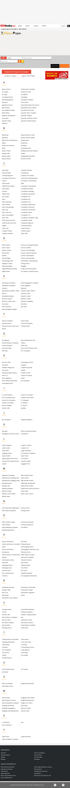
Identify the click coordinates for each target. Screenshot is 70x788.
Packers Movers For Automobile (11, 555)
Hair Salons (5, 365)
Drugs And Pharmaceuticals (28, 269)
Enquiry (3, 757)
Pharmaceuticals (25, 544)
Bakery (4, 143)
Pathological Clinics (7, 565)
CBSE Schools (6, 183)
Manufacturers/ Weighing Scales (11, 480)
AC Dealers (5, 92)
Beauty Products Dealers (28, 137)
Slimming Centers (7, 628)
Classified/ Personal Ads (40, 771)
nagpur (14, 76)
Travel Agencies (25, 650)
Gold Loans (24, 345)
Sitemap (3, 759)
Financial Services (7, 323)
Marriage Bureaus (7, 483)
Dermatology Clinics (7, 261)
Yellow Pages (30, 76)
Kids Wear (5, 431)
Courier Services (25, 228)
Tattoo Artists (6, 644)
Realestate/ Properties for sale (42, 775)
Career (35, 26)
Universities (5, 672)
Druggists (23, 266)
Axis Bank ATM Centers (27, 110)
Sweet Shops (24, 628)
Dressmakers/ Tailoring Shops (29, 261)
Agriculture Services (7, 105)
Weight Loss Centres (27, 703)
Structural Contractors (27, 622)
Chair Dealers (5, 189)
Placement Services (26, 560)
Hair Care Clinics (6, 362)
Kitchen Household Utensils (28, 431)
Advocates (5, 102)
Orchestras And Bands (27, 522)
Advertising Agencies (7, 100)
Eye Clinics (24, 306)
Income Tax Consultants (8, 400)
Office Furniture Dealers (8, 522)
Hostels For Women (26, 375)
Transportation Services (27, 647)
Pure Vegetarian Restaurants (29, 576)
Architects (4, 123)
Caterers (4, 181)
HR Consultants (25, 381)
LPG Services (24, 458)
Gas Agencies (5, 340)
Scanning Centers (7, 609)
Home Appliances (7, 378)
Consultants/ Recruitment (28, 210)
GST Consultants (25, 351)
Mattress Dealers (7, 491)
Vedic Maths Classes (7, 686)
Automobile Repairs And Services (30, 105)
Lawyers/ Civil (25, 448)
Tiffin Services (25, 639)
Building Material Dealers (28, 156)
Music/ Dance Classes (27, 494)
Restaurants (5, 595)
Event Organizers (25, 285)
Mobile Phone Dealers (27, 486)
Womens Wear (25, 711)
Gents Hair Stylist (6, 348)
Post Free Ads (64, 66)
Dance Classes (6, 247)
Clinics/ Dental (6, 204)
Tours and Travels (26, 642)
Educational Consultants (8, 283)
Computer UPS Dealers (27, 175)
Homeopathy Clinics (7, 383)
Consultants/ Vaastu (26, 220)
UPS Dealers (24, 669)
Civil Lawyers (5, 196)
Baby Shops (5, 135)
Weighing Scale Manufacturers (10, 711)
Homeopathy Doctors (27, 362)
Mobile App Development (28, 483)
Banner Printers (6, 151)
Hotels (23, 378)
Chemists (4, 191)
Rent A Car (5, 592)
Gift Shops (5, 351)
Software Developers (27, 612)
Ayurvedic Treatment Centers (29, 118)
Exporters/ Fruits (25, 293)
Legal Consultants (26, 450)
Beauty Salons (25, 140)
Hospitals (23, 365)
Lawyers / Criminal (26, 445)
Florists (4, 328)
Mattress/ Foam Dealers (9, 494)
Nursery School (25, 508)
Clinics (3, 199)
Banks (3, 148)
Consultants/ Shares (26, 212)
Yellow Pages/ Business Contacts (43, 767)
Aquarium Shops (6, 121)
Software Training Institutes (28, 614)
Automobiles (37, 773)
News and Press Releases (7, 767)
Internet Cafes (6, 408)
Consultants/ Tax (25, 215)
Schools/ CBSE (6, 614)
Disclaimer (37, 759)
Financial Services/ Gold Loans (10, 326)
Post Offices (24, 568)
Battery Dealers (6, 156)
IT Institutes (24, 403)
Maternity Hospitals (7, 488)
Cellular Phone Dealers (8, 186)
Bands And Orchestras (8, 145)
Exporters (23, 288)
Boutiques (24, 145)
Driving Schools (25, 263)
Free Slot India (38, 757)
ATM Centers (24, 102)
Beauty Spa (24, 143)
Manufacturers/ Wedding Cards (10, 478)
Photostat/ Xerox (26, 552)
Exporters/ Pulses (26, 299)
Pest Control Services (8, 573)
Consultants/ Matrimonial (28, 204)
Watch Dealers (6, 698)
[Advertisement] (35, 12)
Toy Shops (24, 644)
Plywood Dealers (25, 565)
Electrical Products (7, 299)
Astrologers (24, 97)
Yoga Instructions (26, 736)
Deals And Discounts (6, 777)
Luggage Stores (25, 464)
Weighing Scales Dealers (28, 698)
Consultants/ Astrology (27, 191)
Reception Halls (6, 590)
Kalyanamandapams (26, 419)
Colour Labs (5, 228)
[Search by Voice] (19, 61)
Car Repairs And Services (9, 178)
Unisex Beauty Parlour (8, 669)
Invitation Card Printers (27, 397)
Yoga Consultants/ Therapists (10, 739)
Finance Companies (7, 321)
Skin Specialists (6, 625)
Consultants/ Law (26, 202)
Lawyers (4, 464)
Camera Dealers (6, 173)
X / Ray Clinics (6, 722)
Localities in (7, 76)
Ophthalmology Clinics (8, 530)
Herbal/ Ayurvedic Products (9, 373)
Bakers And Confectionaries (9, 140)
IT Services (24, 405)
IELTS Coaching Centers (8, 397)
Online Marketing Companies (10, 527)
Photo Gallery (38, 769)
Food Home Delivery (27, 323)
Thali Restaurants (7, 658)
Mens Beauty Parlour (27, 475)
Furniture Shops (25, 326)
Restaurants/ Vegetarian (27, 592)
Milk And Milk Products (27, 480)
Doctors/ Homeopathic (27, 255)
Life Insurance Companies (28, 453)
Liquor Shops (24, 456)
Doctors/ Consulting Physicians (29, 245)
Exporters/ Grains (26, 296)
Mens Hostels (25, 478)
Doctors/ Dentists (26, 247)
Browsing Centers (26, 148)
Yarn (22, 722)
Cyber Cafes (24, 233)
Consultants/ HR (25, 196)
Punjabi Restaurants (26, 573)
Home (20, 26)
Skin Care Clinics (6, 620)
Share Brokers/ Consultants (9, 617)
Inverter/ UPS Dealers (27, 395)
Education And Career (7, 769)
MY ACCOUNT (55, 66)
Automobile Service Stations (29, 107)
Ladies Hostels (6, 448)
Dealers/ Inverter (6, 250)
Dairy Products (6, 245)
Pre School (24, 570)
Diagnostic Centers (7, 263)
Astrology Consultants (27, 100)
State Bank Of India (26, 620)
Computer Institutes (7, 233)
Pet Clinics (5, 576)
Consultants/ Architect (27, 189)
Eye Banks (24, 304)
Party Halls (5, 562)
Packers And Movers (7, 541)
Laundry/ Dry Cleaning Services (10, 461)
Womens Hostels (26, 708)
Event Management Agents (9, 309)
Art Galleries (24, 94)
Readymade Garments (8, 587)
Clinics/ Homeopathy (7, 215)
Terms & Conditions (39, 753)
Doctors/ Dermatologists (28, 250)
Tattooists (5, 647)
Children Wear (6, 194)
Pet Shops (24, 541)
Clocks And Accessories (8, 220)
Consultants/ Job (25, 199)
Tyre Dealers (24, 655)
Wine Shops (24, 705)
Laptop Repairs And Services (10, 458)
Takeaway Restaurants (8, 642)
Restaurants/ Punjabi (27, 590)
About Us (3, 753)
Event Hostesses (6, 306)
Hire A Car (5, 375)
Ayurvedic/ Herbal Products (28, 121)
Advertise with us (5, 755)
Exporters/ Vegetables (27, 301)
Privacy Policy (38, 755)
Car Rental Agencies (7, 175)
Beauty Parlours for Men (28, 135)
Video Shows (4, 771)
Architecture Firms (26, 92)
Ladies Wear (5, 450)
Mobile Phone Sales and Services (30, 488)
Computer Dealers (7, 231)
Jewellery (23, 408)
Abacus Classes (6, 89)
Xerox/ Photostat (6, 725)
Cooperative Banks (26, 225)
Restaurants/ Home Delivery (10, 598)
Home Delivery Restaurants (9, 381)
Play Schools (24, 562)
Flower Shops (25, 321)
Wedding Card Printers (8, 705)
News (27, 26)
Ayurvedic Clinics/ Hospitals (28, 113)
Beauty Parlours (6, 158)
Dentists (4, 255)
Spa (22, 617)
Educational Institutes (8, 296)
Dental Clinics (5, 253)
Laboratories (24, 434)
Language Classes (7, 453)
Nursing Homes (25, 510)
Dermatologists (6, 258)
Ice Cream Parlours (7, 395)
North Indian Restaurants (9, 510)
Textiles (4, 655)
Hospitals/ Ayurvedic (26, 367)
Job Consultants (6, 419)
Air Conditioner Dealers (8, 110)
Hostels (23, 370)
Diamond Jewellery (7, 266)
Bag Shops (5, 137)
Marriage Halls (6, 486)
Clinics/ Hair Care (6, 212)
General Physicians (7, 345)
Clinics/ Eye (5, 210)
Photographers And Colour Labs (30, 549)
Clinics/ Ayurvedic (6, 202)
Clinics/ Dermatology (7, 207)
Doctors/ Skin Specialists (28, 258)
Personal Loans (6, 570)
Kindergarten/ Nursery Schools (10, 434)
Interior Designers (7, 405)
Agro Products (6, 107)
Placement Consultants (27, 557)
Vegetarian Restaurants (27, 683)
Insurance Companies (8, 403)
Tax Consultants (6, 650)
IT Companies (25, 400)
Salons (23, 595)
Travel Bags (24, 652)
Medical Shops (6, 496)
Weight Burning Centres (27, 700)
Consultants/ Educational (28, 194)
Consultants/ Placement (27, 207)
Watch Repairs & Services (9, 700)
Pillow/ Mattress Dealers (28, 555)
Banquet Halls (6, 153)
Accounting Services (7, 97)
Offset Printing (6, 525)
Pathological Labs (7, 568)
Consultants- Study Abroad (28, 186)
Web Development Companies (10, 703)
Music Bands (24, 491)
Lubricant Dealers (26, 461)
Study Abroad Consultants (28, 625)
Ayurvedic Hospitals (26, 115)
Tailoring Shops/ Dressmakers (10, 639)
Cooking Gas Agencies (27, 223)
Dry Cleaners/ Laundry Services (29, 271)
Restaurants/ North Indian (28, 587)
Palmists (4, 557)
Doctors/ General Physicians (29, 253)
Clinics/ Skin (5, 218)
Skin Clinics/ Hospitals (8, 622)
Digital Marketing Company (9, 269)
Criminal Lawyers (25, 231)
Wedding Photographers (8, 708)
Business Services (26, 158)
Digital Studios (6, 271)
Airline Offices (6, 113)
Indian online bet (5, 773)
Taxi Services (5, 652)
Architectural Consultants (28, 89)
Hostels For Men (25, 373)
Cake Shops (5, 170)
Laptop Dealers (6, 456)
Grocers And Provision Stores (29, 348)
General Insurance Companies (10, 343)
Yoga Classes (5, 736)
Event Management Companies (29, 283)
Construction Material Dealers (29, 178)
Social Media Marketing (27, 609)
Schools (4, 612)
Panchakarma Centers (8, 560)
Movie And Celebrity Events (8, 775)
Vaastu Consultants (7, 683)
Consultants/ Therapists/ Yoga (29, 218)
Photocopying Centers (27, 547)
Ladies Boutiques (7, 445)
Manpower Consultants (8, 475)
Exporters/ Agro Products (28, 291)
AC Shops (4, 94)
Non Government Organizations (11, 508)
